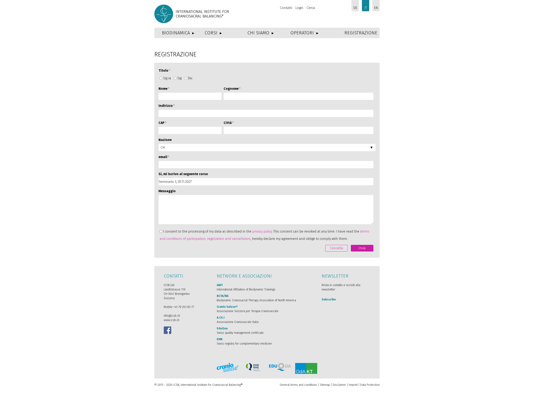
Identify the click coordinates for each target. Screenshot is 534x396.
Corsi (211, 33)
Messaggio (167, 191)
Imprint (353, 385)
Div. (190, 78)
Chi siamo (258, 33)
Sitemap (325, 385)
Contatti (286, 8)
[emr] (253, 367)
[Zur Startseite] (192, 14)
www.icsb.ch (171, 320)
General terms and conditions (298, 385)
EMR (220, 339)
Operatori (302, 33)
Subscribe (329, 299)
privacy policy (262, 231)
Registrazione (360, 33)
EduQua (222, 328)
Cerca (311, 8)
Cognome (232, 89)
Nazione (165, 140)
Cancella (336, 248)
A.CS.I (220, 317)
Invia (362, 248)
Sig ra (167, 78)
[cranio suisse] (227, 367)
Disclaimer (339, 385)
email (164, 157)
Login (299, 8)
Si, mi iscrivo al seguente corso (183, 174)
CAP (162, 123)
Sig (179, 78)
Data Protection (370, 385)
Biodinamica (176, 33)
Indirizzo (167, 106)
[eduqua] (280, 367)
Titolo (164, 70)
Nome (164, 89)
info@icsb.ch (172, 316)
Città (229, 123)
